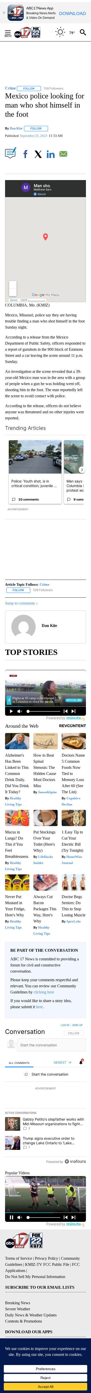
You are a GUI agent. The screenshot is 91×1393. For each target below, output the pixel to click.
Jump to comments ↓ (21, 603)
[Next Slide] (82, 469)
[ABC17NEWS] (33, 32)
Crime (44, 584)
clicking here (44, 992)
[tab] (19, 1063)
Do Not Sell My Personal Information (35, 1276)
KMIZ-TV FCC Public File (47, 1264)
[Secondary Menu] (11, 32)
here (39, 1007)
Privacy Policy (46, 1258)
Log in (65, 1025)
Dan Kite (16, 128)
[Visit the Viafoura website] (75, 1161)
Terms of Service (18, 1258)
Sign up (77, 1025)
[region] (45, 1094)
